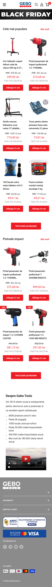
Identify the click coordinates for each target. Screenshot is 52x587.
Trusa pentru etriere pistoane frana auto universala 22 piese (38, 125)
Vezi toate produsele (26, 226)
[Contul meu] (41, 4)
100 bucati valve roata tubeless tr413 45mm (13, 185)
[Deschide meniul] (4, 4)
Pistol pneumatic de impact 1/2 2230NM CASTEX (13, 335)
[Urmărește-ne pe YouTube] (16, 547)
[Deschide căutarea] (36, 4)
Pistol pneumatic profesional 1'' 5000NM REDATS (37, 274)
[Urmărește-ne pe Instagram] (10, 547)
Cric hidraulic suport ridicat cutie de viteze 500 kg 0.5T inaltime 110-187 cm (12, 65)
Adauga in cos (13, 87)
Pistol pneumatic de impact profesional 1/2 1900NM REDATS (38, 65)
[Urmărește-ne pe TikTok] (21, 547)
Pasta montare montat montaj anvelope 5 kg (36, 185)
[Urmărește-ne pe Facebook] (5, 547)
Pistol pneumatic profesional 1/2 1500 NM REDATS (38, 335)
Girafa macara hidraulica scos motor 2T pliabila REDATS (11, 125)
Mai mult (45, 29)
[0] (47, 4)
